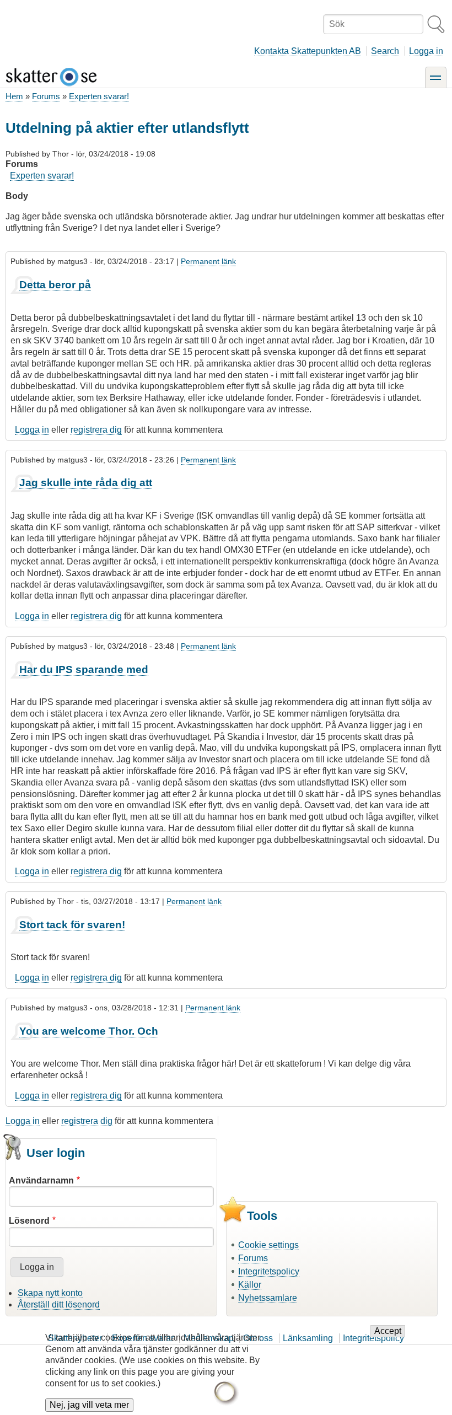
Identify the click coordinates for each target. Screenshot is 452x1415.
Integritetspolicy (268, 1271)
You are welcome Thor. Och (88, 1031)
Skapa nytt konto (50, 1293)
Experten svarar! (99, 96)
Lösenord (29, 1220)
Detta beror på (55, 284)
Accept (387, 1331)
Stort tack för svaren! (72, 924)
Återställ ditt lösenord (59, 1304)
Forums (46, 96)
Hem (14, 96)
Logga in (426, 51)
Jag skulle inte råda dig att (85, 482)
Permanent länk (208, 261)
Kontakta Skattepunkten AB (307, 51)
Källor (249, 1284)
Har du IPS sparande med (83, 669)
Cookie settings (268, 1245)
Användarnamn (41, 1180)
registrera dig (96, 429)
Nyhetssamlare (267, 1298)
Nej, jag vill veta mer (89, 1404)
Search (385, 51)
